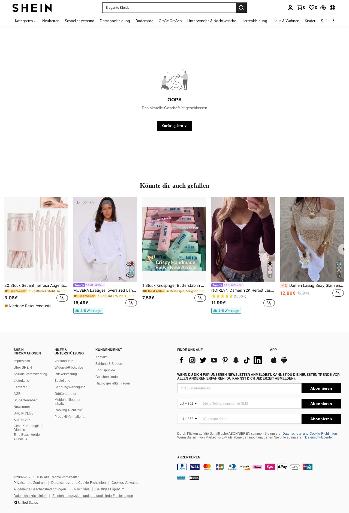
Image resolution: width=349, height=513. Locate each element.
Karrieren (21, 387)
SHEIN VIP (22, 420)
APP (273, 350)
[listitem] (36, 253)
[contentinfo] (259, 467)
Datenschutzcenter (319, 437)
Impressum (22, 361)
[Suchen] (241, 7)
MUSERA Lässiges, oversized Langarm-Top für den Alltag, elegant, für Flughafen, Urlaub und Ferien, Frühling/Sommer (105, 290)
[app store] (274, 363)
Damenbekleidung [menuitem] (115, 21)
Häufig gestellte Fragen (112, 383)
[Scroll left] (327, 20)
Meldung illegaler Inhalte (67, 401)
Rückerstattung (66, 374)
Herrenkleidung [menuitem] (254, 21)
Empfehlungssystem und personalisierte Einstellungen (92, 496)
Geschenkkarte (106, 377)
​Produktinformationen (70, 417)
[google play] (284, 363)
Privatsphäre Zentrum (30, 483)
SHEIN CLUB (24, 413)
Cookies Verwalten (125, 483)
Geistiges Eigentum (109, 489)
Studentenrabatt (25, 400)
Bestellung (62, 381)
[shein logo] (32, 7)
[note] (28, 306)
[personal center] (290, 7)
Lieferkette (21, 381)
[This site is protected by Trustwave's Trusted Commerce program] (181, 477)
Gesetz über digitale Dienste (28, 428)
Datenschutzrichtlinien (30, 496)
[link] (301, 7)
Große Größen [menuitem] (170, 21)
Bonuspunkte (105, 370)
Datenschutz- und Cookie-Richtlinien (309, 434)
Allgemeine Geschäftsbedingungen (40, 489)
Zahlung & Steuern (109, 364)
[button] (323, 7)
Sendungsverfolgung (70, 387)
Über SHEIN (23, 367)
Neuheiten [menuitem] (50, 21)
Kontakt (101, 357)
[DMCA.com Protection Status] (194, 477)
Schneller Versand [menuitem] (79, 21)
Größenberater (65, 394)
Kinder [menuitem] (310, 21)
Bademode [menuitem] (144, 21)
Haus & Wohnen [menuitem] (286, 21)
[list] (220, 360)
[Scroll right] (333, 20)
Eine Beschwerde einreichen (27, 436)
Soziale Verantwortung (30, 374)
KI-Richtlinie (81, 489)
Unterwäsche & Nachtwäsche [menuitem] (211, 21)
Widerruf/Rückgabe (69, 367)
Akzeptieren (188, 457)
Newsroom (22, 407)
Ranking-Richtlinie (68, 410)
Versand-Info (64, 361)
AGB (17, 394)
